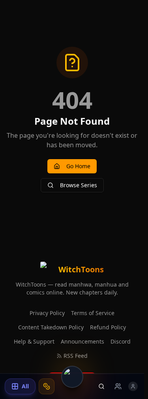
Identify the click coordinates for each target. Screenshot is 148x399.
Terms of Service (92, 313)
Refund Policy (108, 327)
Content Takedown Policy (51, 327)
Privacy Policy (47, 313)
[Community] (118, 386)
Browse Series (78, 185)
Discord (121, 341)
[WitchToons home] (72, 377)
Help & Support (34, 341)
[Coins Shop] (46, 386)
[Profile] (133, 386)
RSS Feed (76, 355)
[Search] (101, 386)
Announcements (82, 341)
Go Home (78, 166)
